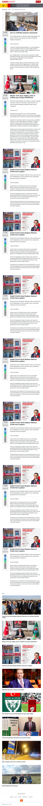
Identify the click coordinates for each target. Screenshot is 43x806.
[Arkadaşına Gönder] (5, 47)
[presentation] (6, 5)
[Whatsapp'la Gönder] (5, 45)
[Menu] (37, 2)
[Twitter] (5, 41)
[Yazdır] (5, 49)
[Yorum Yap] (5, 51)
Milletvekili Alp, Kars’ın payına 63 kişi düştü (23, 5)
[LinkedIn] (5, 43)
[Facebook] (5, 39)
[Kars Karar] (8, 1)
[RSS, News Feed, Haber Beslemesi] (21, 800)
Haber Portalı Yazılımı (8, 804)
